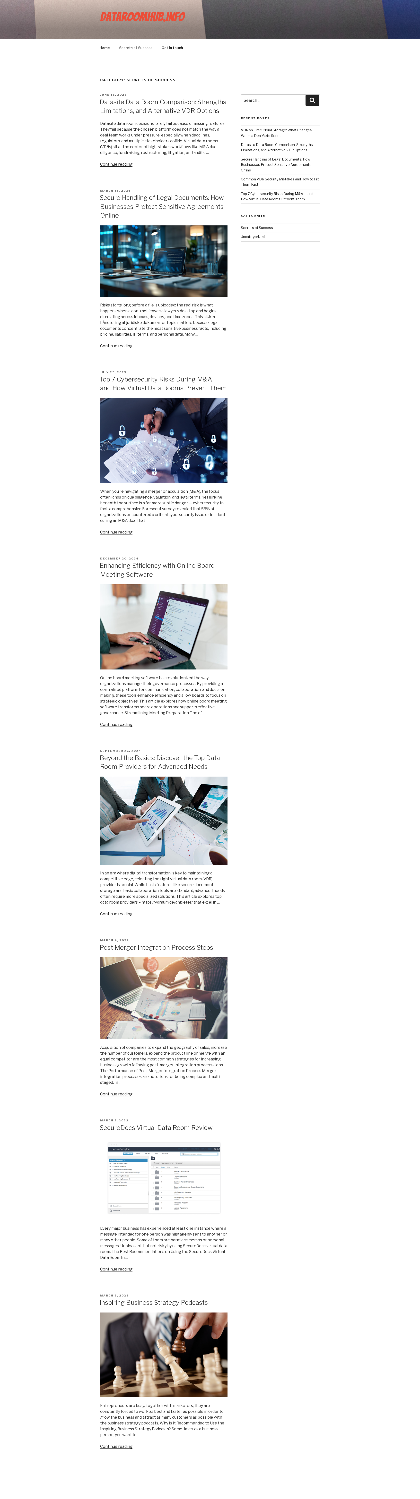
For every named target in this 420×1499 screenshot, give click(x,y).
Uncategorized (253, 237)
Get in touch (172, 48)
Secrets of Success (135, 48)
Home (105, 48)
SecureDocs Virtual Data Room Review (156, 1127)
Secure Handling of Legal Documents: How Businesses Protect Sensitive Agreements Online (162, 206)
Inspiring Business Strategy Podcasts (154, 1302)
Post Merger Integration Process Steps (156, 947)
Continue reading (116, 164)
